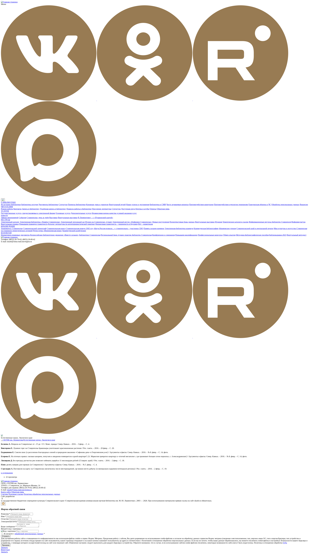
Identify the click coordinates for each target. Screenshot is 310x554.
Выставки (53, 218)
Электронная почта (9, 521)
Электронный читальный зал (73, 222)
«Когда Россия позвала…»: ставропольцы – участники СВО (118, 228)
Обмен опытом (229, 235)
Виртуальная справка (10, 224)
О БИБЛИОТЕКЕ (8, 202)
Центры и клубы (142, 209)
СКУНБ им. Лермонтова (13, 440)
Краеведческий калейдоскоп (74, 231)
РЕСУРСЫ (5, 220)
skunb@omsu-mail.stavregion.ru (19, 490)
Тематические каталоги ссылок (235, 222)
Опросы (153, 209)
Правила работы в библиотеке (79, 209)
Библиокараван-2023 (277, 235)
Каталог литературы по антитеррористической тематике (71, 224)
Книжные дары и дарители (97, 205)
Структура (63, 205)
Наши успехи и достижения (137, 205)
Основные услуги (63, 213)
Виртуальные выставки (68, 218)
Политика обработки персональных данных (42, 494)
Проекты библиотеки (77, 205)
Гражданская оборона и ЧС (259, 205)
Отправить (6, 536)
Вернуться (5, 550)
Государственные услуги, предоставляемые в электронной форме (28, 213)
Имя (3, 516)
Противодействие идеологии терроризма (231, 205)
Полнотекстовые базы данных (182, 222)
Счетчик (4, 494)
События (22, 218)
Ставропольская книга (56, 228)
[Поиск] (7, 200)
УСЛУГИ (5, 211)
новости (4, 215)
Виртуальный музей (117, 205)
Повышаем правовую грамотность (33, 224)
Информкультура (298, 222)
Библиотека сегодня (29, 205)
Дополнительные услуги (81, 213)
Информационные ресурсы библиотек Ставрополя (270, 222)
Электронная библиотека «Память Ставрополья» (40, 222)
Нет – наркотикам (145, 224)
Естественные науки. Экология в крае (39, 440)
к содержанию (7, 473)
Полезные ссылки (15, 494)
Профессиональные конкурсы (210, 235)
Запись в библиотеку (30, 209)
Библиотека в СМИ (158, 205)
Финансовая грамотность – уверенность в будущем (116, 224)
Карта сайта (6, 492)
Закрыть (4, 547)
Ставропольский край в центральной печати (254, 228)
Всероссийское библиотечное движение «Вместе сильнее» (54, 235)
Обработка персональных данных (285, 205)
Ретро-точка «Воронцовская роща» (47, 231)
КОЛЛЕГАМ (6, 233)
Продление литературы (101, 209)
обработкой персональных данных (29, 534)
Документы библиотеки (48, 205)
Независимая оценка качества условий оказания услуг (114, 213)
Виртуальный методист (296, 235)
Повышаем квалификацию (186, 235)
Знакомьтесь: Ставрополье (12, 228)
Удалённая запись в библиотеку (53, 209)
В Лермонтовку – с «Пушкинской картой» (95, 218)
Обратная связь (163, 209)
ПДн (285, 543)
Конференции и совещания (163, 235)
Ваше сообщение (8, 527)
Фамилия (5, 514)
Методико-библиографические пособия (252, 235)
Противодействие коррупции (201, 205)
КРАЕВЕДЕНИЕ (8, 226)
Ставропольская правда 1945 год (79, 228)
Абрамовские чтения (227, 228)
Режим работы (7, 209)
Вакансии (304, 205)
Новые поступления (160, 222)
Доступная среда (128, 209)
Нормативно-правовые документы (15, 235)
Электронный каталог (10, 222)
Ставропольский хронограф (34, 228)
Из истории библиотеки (11, 205)
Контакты (17, 209)
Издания (218, 222)
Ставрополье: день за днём (38, 218)
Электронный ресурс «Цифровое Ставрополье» (132, 222)
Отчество (5, 519)
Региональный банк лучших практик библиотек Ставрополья (126, 235)
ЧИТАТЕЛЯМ (7, 207)
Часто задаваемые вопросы (177, 205)
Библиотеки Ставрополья (89, 235)
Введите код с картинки (11, 529)
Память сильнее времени (154, 228)
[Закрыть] (3, 504)
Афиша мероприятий (9, 218)
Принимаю (6, 545)
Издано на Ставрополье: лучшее (98, 222)
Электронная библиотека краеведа (179, 228)
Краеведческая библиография (206, 228)
